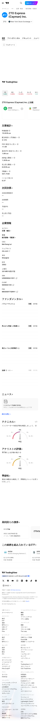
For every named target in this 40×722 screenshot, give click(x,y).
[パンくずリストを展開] (12, 8)
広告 (22, 711)
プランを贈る (25, 619)
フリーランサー (6, 715)
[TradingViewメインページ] (9, 572)
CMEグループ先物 (26, 637)
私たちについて (25, 647)
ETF (3, 620)
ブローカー (24, 627)
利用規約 (23, 674)
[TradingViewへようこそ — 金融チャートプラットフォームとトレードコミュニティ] (10, 82)
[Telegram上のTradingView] (26, 580)
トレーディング (6, 699)
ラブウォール (6, 685)
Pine (3, 631)
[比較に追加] (22, 108)
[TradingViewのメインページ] (7, 3)
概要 (22, 625)
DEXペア (4, 629)
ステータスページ (26, 691)
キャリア (23, 656)
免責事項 (23, 676)
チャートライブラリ (27, 699)
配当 (3, 652)
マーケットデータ (26, 617)
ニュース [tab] (37, 38)
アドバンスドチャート (27, 703)
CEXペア (4, 627)
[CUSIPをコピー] (13, 285)
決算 (3, 649)
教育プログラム (25, 718)
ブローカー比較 (25, 629)
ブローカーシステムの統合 (29, 714)
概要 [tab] (3, 38)
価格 (22, 614)
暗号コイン (5, 625)
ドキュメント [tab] (26, 38)
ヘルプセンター (25, 654)
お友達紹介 (5, 687)
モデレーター (6, 693)
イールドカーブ (6, 662)
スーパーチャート (7, 612)
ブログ (23, 652)
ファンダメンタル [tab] (13, 38)
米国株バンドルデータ (27, 641)
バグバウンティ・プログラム (29, 688)
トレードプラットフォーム (29, 705)
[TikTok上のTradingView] (31, 580)
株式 (3, 618)
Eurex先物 (24, 639)
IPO (3, 654)
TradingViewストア (27, 664)
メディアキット (25, 658)
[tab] (30, 304)
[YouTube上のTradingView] (12, 580)
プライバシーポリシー (27, 679)
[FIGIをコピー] (17, 292)
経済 (3, 647)
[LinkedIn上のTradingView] (22, 580)
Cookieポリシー (26, 681)
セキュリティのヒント (27, 685)
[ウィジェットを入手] (36, 422)
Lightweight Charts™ (27, 701)
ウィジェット (25, 697)
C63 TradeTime (26, 668)
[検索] (21, 3)
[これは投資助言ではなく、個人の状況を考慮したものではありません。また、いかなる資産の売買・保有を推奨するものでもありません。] (36, 426)
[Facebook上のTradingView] (8, 580)
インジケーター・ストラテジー (10, 710)
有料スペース (6, 717)
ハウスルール (6, 691)
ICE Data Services (15, 590)
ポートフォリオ (6, 660)
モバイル (4, 674)
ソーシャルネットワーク (9, 682)
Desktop (4, 676)
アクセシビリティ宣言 (27, 683)
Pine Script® (6, 668)
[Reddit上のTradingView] (36, 580)
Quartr (27, 601)
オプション (5, 664)
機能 (22, 612)
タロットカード (25, 666)
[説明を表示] (9, 131)
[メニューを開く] (3, 3)
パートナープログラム (27, 716)
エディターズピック (8, 703)
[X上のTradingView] (3, 580)
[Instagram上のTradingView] (17, 580)
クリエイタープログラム (9, 689)
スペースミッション (27, 649)
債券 (3, 623)
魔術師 (4, 713)
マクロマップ (6, 666)
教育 (3, 701)
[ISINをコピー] (16, 278)
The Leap (24, 631)
